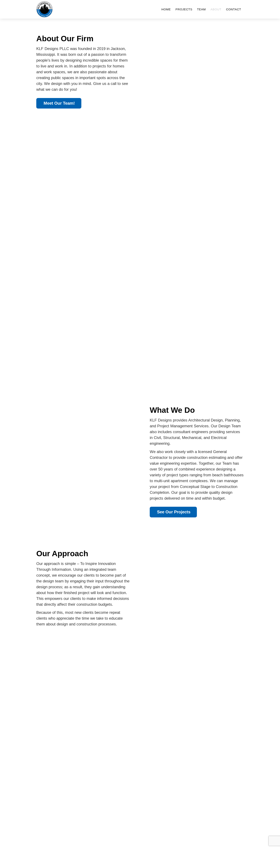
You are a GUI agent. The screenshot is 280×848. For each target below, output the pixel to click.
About (215, 9)
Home (166, 9)
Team (201, 9)
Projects (183, 9)
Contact (233, 9)
